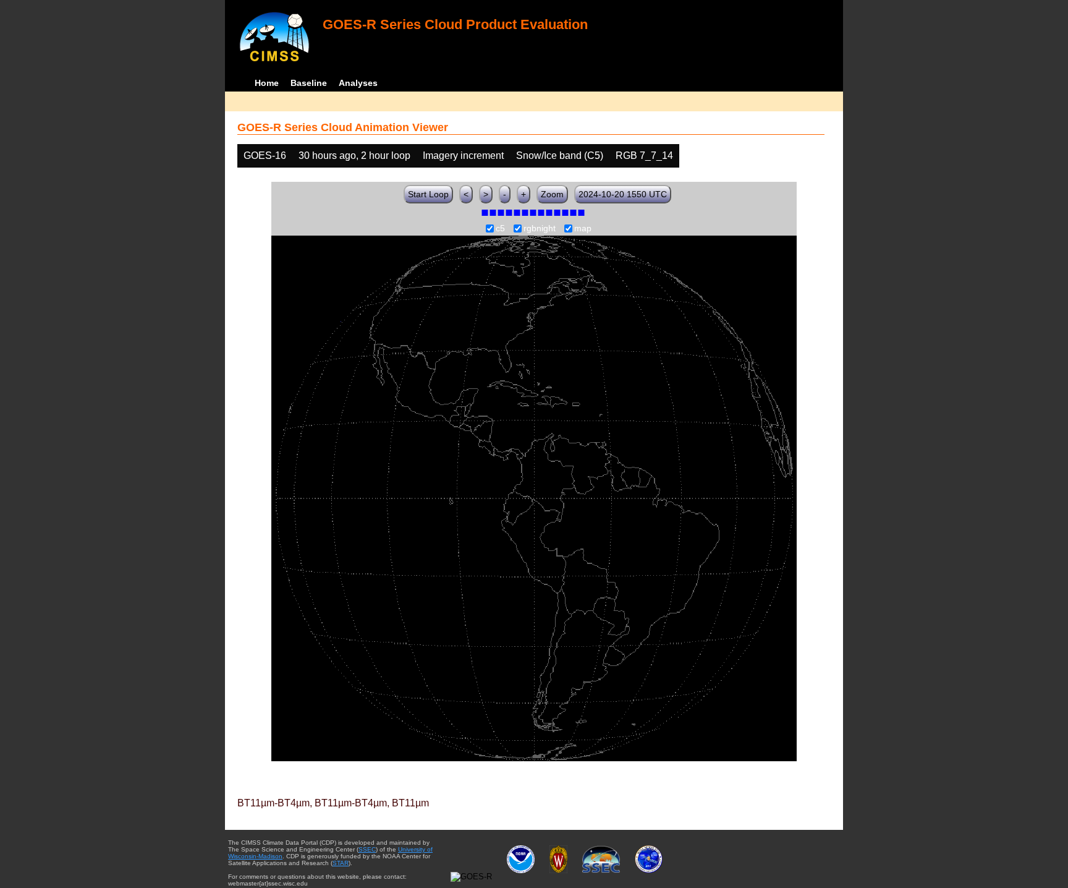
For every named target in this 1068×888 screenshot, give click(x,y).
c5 (500, 229)
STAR (341, 863)
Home (267, 83)
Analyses (358, 83)
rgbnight (539, 229)
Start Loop (428, 194)
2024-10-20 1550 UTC (622, 194)
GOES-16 (265, 155)
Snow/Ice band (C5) (559, 155)
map (582, 229)
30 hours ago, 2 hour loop (354, 155)
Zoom (552, 194)
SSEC (367, 849)
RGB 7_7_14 (644, 155)
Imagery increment (463, 155)
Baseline (308, 83)
